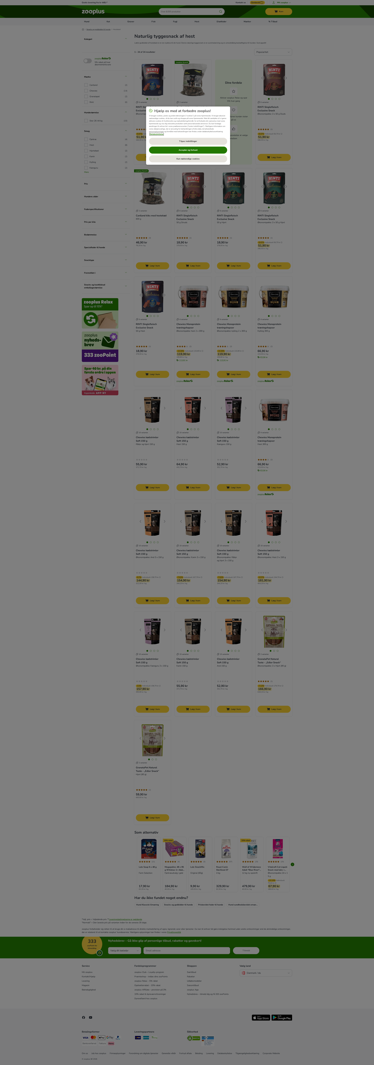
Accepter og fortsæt (188, 150)
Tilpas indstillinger (188, 141)
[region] (188, 135)
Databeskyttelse (156, 134)
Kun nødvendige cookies (188, 158)
